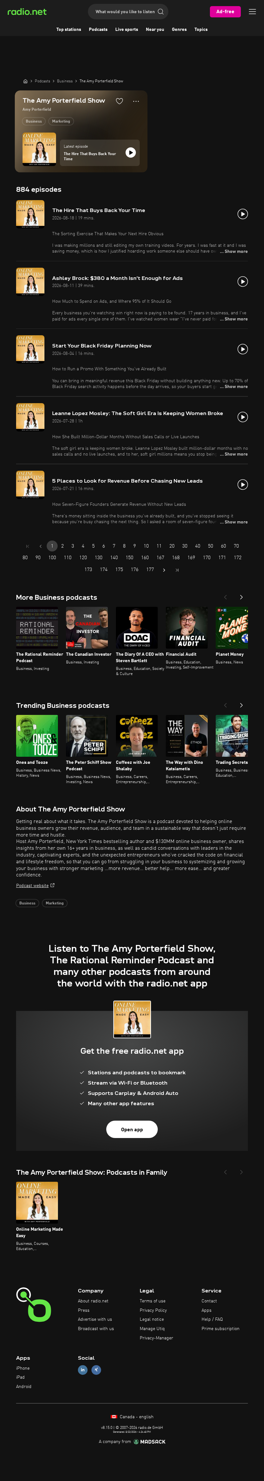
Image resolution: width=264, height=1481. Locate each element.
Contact (209, 1301)
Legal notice (152, 1319)
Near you (155, 29)
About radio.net (93, 1301)
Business (34, 122)
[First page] (28, 546)
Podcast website (32, 886)
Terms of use (152, 1301)
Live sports (126, 29)
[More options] (136, 101)
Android (24, 1386)
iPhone (23, 1368)
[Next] (241, 595)
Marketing (61, 122)
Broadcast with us (96, 1329)
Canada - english (136, 1417)
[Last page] (177, 570)
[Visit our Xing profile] (96, 1369)
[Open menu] (252, 11)
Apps (207, 1310)
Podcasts (98, 29)
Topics (201, 29)
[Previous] (225, 595)
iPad (20, 1377)
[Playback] (131, 152)
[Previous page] (40, 546)
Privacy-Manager (156, 1338)
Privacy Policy (153, 1310)
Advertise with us (95, 1319)
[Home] (25, 81)
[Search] (161, 11)
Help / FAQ (212, 1319)
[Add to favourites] (119, 101)
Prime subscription (221, 1329)
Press (84, 1310)
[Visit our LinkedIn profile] (82, 1369)
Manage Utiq (152, 1329)
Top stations (68, 29)
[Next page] (164, 570)
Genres (179, 29)
